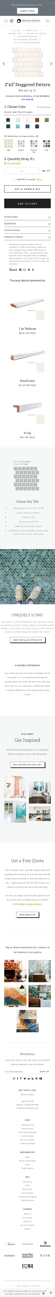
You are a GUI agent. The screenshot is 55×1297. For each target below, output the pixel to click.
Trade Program (27, 1168)
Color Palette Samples (27, 1132)
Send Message (27, 914)
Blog (27, 1157)
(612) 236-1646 (27, 1101)
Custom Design (27, 1136)
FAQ (27, 1185)
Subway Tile (32, 30)
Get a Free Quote (27, 1139)
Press (27, 1164)
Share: (13, 269)
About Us (27, 1214)
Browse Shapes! (27, 1094)
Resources (27, 1182)
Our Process (27, 1217)
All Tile (17, 30)
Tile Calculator (28, 1193)
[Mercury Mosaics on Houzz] (32, 1078)
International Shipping (27, 1196)
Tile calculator (13, 163)
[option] (27, 62)
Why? (39, 179)
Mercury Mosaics (31, 1286)
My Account (27, 1189)
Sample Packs (27, 1128)
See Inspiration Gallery (27, 764)
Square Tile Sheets (37, 33)
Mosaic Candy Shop (27, 1160)
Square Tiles (15, 33)
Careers (27, 1229)
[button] (37, 136)
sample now (27, 11)
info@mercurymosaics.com (27, 1108)
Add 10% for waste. (26, 179)
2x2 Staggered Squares (25, 39)
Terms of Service (27, 1200)
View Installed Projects (27, 640)
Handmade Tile (27, 1125)
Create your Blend (27, 1143)
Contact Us (27, 1221)
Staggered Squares (27, 36)
